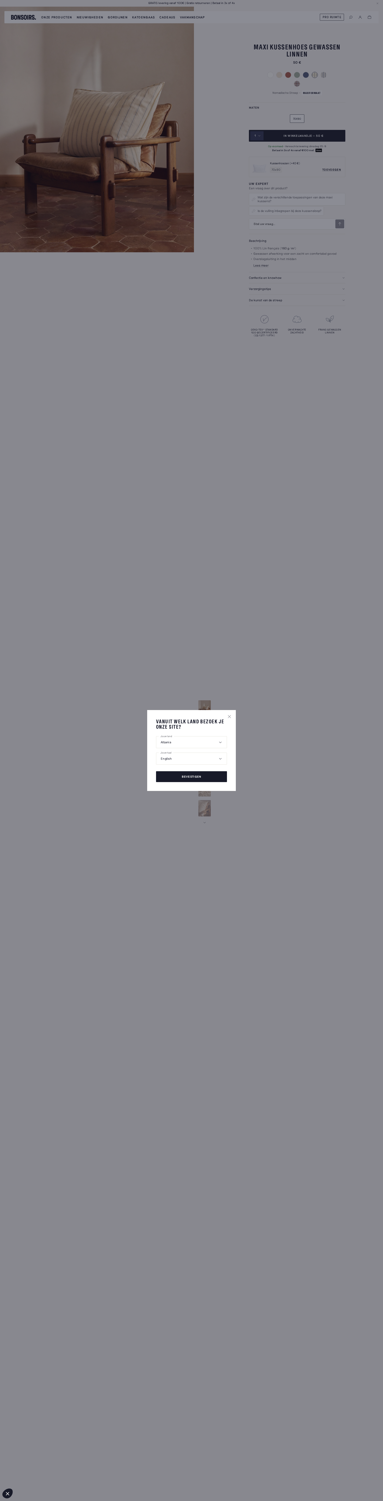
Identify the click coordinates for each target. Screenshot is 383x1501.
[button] (7, 1493)
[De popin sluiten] (229, 716)
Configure (28, 1478)
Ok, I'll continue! (74, 1478)
